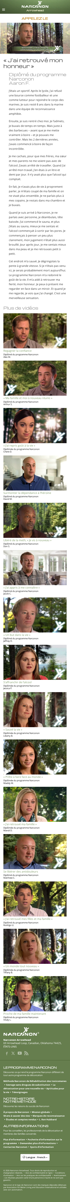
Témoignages (20, 1092)
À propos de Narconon (16, 1112)
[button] (35, 1159)
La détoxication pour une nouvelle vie (29, 1086)
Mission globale (41, 1112)
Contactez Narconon (15, 1146)
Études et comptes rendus (21, 1119)
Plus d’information (14, 1139)
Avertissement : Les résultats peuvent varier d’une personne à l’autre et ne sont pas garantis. (34, 1177)
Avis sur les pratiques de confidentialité (33, 1175)
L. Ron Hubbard (48, 1119)
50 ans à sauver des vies (16, 1115)
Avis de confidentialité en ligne (38, 1173)
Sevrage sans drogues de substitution (28, 1084)
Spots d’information (42, 1146)
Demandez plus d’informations (38, 1143)
